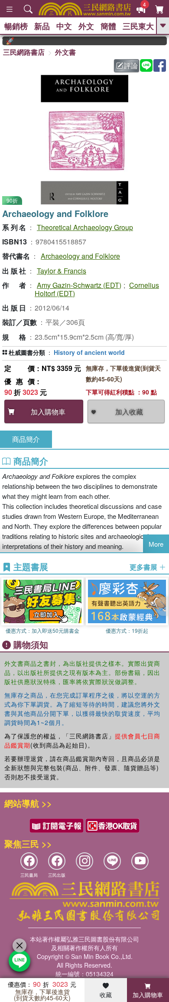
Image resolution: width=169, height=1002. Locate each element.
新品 (42, 26)
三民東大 (138, 26)
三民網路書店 (24, 52)
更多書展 (144, 567)
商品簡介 (26, 439)
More (156, 543)
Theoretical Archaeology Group (85, 227)
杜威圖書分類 (27, 352)
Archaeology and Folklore (80, 256)
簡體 (108, 26)
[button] (162, 606)
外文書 (65, 52)
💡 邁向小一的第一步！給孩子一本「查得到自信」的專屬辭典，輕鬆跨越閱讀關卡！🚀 (4, 41)
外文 (86, 26)
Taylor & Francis (61, 271)
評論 (131, 65)
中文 (64, 26)
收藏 (106, 994)
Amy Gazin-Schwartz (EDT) (79, 285)
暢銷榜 (16, 26)
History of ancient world (89, 352)
